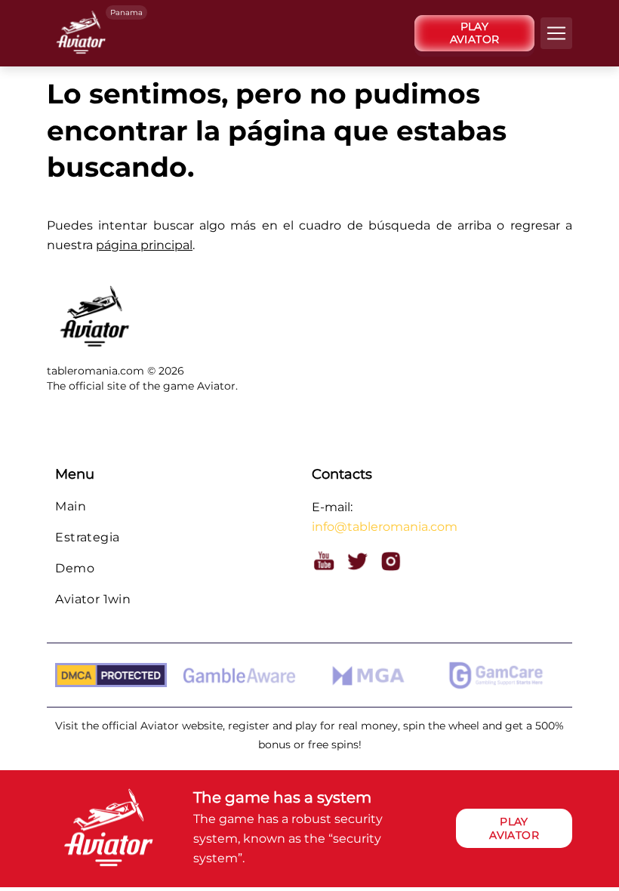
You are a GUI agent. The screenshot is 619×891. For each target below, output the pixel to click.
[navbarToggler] (556, 33)
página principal (144, 245)
